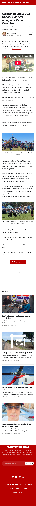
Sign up (11, 489)
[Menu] (33, 2)
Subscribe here (16, 49)
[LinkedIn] (16, 477)
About (17, 489)
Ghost (22, 492)
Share (30, 34)
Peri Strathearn (12, 33)
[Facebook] (13, 477)
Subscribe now (18, 262)
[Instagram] (23, 477)
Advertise (24, 489)
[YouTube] (20, 477)
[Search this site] (30, 2)
